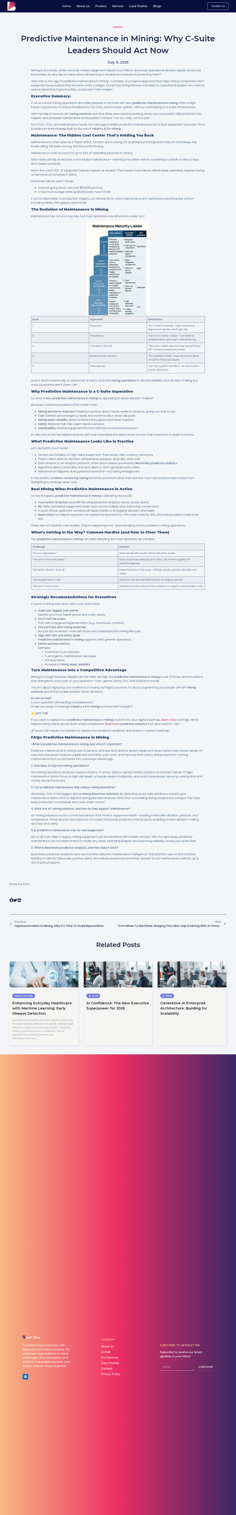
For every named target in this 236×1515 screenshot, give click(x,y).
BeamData (112, 724)
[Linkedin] (25, 1377)
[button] (11, 900)
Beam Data (169, 720)
